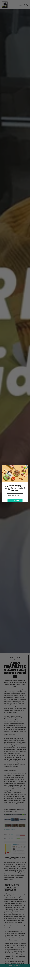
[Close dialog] (26, 467)
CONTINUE (15, 500)
